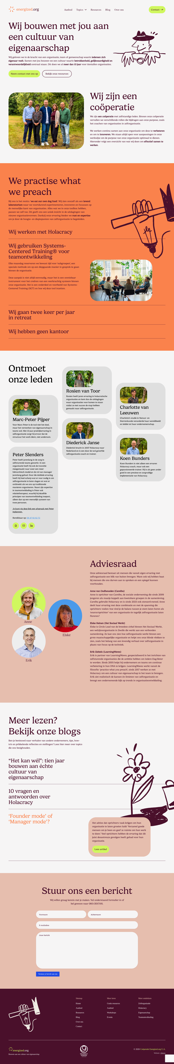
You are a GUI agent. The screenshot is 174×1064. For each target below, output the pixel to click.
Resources (96, 9)
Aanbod (68, 9)
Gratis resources (113, 985)
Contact (155, 9)
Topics (79, 9)
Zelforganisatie (144, 985)
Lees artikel (101, 830)
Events (109, 999)
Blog (107, 9)
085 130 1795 (86, 425)
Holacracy (142, 990)
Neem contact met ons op (24, 73)
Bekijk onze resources (56, 73)
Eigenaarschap (144, 994)
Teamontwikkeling (145, 999)
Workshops (111, 994)
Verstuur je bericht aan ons (47, 956)
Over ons (119, 9)
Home (78, 985)
